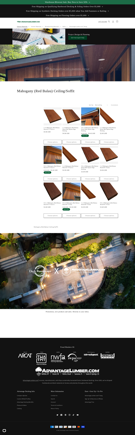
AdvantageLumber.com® (31, 380)
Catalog (19, 408)
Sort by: (91, 105)
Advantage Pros (89, 402)
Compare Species (22, 395)
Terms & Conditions (56, 405)
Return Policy (55, 408)
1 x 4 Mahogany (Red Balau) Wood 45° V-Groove (70, 166)
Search (53, 399)
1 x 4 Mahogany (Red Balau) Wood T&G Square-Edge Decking (108, 129)
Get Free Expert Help (77, 38)
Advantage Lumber (64, 430)
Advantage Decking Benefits (25, 402)
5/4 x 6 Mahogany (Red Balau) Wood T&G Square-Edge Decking (89, 129)
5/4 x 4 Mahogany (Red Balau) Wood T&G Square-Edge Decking (89, 167)
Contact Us (54, 395)
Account (53, 402)
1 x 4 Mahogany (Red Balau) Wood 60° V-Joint (89, 203)
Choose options (53, 142)
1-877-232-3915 (102, 21)
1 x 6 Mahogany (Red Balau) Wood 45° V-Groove (52, 128)
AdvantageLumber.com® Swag (94, 395)
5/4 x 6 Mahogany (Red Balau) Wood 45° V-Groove (52, 166)
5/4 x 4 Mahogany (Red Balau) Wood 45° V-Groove (52, 203)
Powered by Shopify (74, 430)
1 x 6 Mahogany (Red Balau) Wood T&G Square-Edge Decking (70, 129)
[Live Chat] (4, 431)
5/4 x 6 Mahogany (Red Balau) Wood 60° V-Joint (70, 203)
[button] (23, 26)
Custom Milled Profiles (23, 399)
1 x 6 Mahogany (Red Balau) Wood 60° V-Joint (108, 166)
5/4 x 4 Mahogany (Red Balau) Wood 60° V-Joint (108, 203)
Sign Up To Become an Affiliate (94, 399)
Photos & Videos (22, 405)
